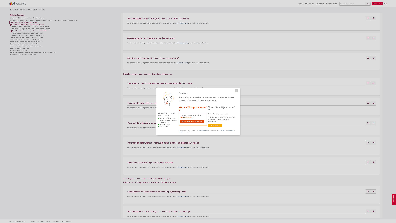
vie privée (223, 130)
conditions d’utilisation (202, 130)
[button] (236, 90)
